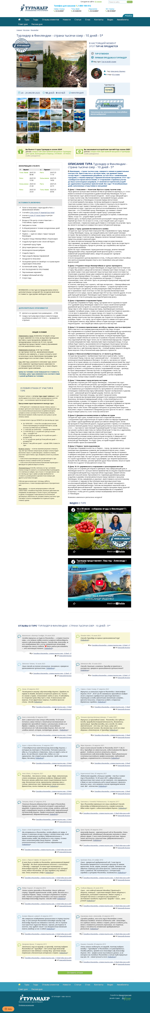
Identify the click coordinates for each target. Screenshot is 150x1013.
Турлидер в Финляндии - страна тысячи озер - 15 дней (53, 763)
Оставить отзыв (75, 973)
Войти (129, 15)
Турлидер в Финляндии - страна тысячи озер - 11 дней (53, 707)
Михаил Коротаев (125, 995)
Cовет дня (23, 24)
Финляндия (34, 30)
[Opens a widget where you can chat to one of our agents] (8, 1009)
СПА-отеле (34, 212)
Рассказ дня (37, 24)
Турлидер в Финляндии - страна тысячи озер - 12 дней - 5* (111, 645)
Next (90, 64)
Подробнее (48, 648)
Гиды (35, 19)
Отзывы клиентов (50, 19)
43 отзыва (116, 74)
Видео (110, 19)
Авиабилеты (123, 19)
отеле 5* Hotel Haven (37, 215)
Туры (26, 19)
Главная (19, 30)
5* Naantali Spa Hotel (46, 212)
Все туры (26, 30)
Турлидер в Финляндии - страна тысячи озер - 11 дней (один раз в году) (106, 813)
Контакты (98, 19)
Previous (13, 64)
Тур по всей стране (108, 62)
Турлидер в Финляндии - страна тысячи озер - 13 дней (112, 763)
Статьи (78, 19)
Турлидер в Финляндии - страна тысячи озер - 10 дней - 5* (52, 653)
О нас (87, 19)
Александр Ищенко (118, 71)
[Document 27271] (21, 103)
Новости (67, 19)
